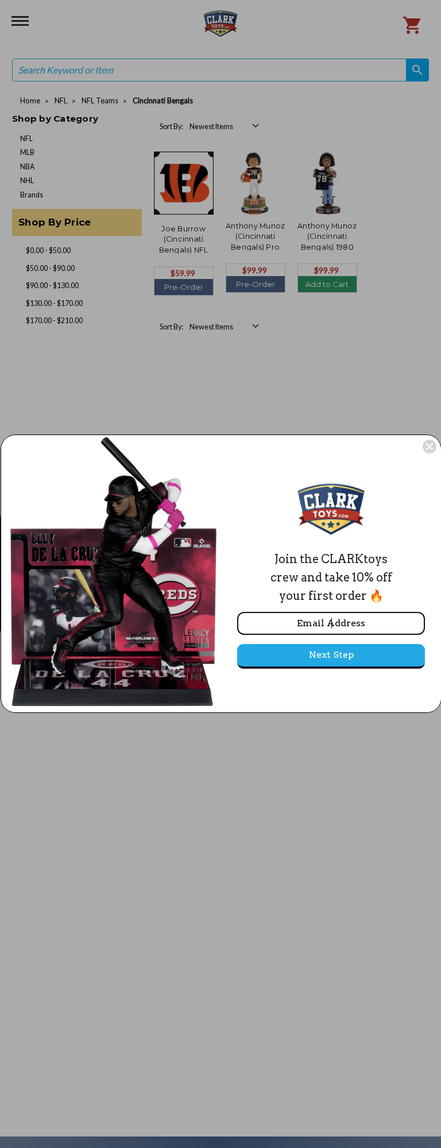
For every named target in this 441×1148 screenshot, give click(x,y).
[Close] (429, 446)
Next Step (331, 654)
